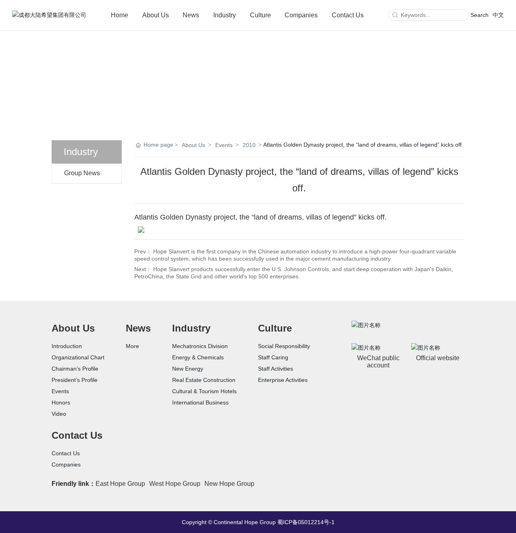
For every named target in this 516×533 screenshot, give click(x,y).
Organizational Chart (78, 357)
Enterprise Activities (283, 380)
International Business (200, 402)
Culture (260, 15)
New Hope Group (229, 483)
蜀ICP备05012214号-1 (306, 522)
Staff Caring (273, 357)
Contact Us (348, 15)
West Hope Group (174, 483)
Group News (82, 173)
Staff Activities (275, 368)
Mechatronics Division (200, 346)
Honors (61, 402)
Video (59, 414)
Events (224, 145)
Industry (224, 15)
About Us (155, 15)
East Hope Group (120, 483)
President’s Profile (75, 380)
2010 (249, 145)
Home (119, 15)
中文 (498, 15)
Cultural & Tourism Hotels (204, 391)
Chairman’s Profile (75, 368)
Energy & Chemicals (198, 357)
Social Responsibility (284, 346)
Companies (301, 15)
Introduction (67, 346)
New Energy (187, 368)
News (191, 15)
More (132, 346)
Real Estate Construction (203, 380)
